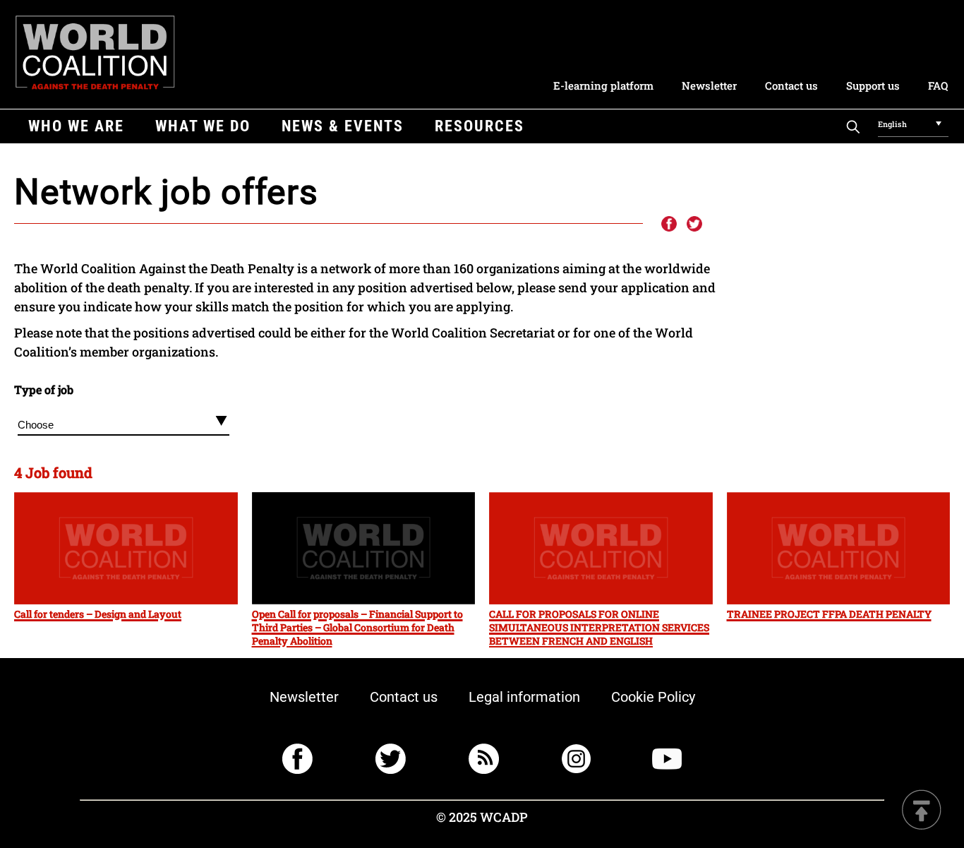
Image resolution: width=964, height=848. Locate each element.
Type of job (43, 390)
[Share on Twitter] (694, 224)
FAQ (938, 85)
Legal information (524, 696)
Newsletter (709, 85)
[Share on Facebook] (668, 224)
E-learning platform (603, 85)
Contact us (791, 85)
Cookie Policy (653, 696)
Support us (873, 85)
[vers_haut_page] (921, 811)
